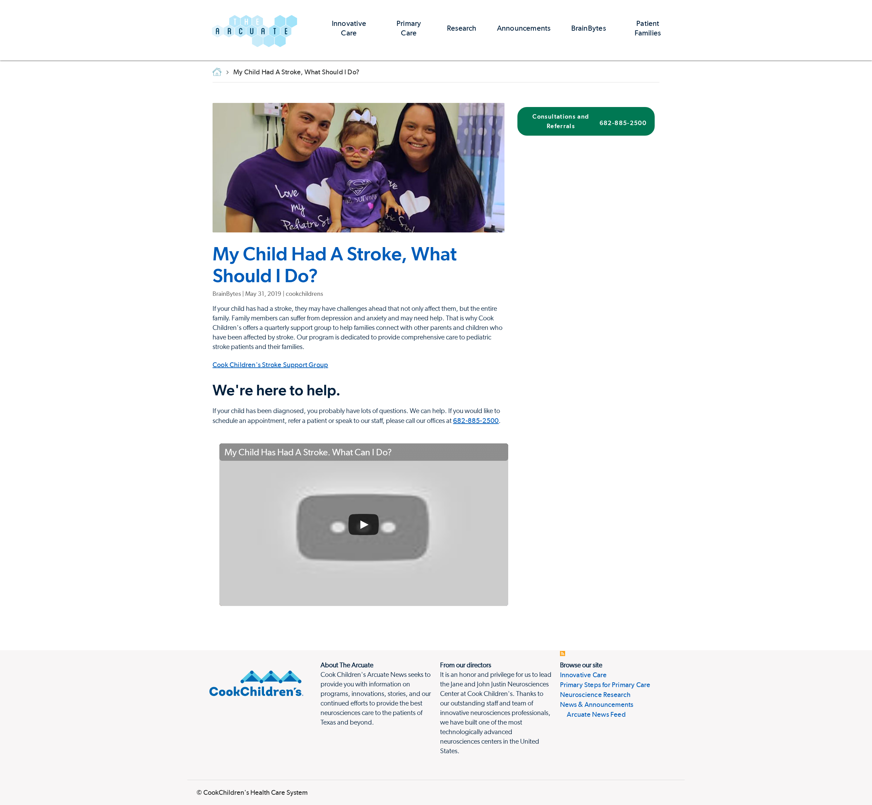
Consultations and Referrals (589, 121)
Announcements (524, 28)
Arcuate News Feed (593, 714)
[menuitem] (349, 30)
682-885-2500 (476, 420)
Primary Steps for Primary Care (605, 685)
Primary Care (408, 28)
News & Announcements (597, 704)
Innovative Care (349, 28)
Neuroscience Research (595, 694)
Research (462, 28)
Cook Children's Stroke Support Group (270, 365)
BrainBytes (588, 28)
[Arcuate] (254, 30)
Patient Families (648, 28)
